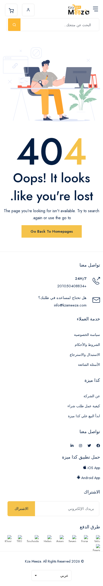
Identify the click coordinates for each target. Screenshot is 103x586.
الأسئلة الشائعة (89, 364)
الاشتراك (21, 508)
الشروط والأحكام (87, 344)
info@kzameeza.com (70, 305)
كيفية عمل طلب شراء (84, 405)
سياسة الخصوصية (87, 334)
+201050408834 (71, 286)
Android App (90, 477)
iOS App (93, 467)
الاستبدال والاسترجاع (85, 354)
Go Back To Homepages (51, 231)
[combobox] (51, 575)
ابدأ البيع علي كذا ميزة (84, 415)
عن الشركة (92, 395)
